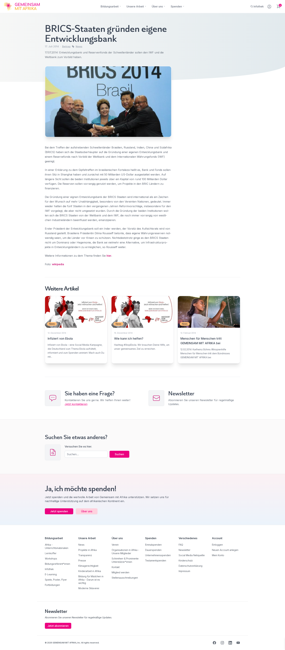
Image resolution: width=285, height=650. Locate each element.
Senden (142, 388)
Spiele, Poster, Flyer (56, 579)
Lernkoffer (50, 553)
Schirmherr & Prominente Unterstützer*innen (125, 560)
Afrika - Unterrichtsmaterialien (56, 546)
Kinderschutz (186, 560)
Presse (82, 560)
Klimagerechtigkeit (88, 565)
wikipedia (58, 264)
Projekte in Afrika (87, 550)
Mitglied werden (120, 572)
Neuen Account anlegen (225, 550)
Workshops (51, 558)
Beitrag (66, 46)
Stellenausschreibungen (125, 577)
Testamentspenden (155, 560)
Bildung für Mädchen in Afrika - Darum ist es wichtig (90, 579)
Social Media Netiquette (192, 555)
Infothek (49, 569)
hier (109, 255)
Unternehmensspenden (158, 555)
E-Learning (51, 574)
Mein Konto (218, 555)
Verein (115, 544)
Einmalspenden (153, 544)
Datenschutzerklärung (190, 565)
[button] (7, 642)
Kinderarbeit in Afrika (89, 571)
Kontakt (116, 567)
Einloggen (217, 544)
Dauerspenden (153, 550)
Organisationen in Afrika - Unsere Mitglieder (125, 552)
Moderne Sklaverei (88, 588)
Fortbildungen (52, 585)
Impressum (184, 571)
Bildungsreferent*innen (57, 563)
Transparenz (85, 555)
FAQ (181, 544)
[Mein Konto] (269, 6)
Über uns (86, 511)
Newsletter (184, 550)
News (79, 46)
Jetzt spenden (59, 511)
